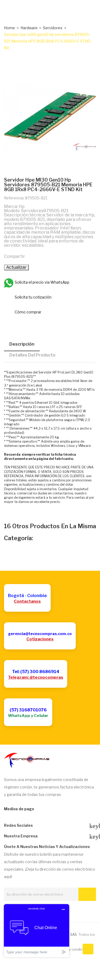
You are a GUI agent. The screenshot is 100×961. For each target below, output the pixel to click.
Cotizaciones (40, 639)
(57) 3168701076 (28, 709)
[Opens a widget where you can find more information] (36, 930)
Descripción (21, 344)
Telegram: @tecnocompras (35, 677)
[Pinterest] (54, 256)
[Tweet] (43, 256)
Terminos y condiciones (72, 949)
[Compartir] (31, 256)
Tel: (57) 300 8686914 (35, 671)
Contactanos (27, 601)
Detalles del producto (32, 355)
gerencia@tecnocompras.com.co (40, 633)
